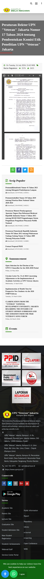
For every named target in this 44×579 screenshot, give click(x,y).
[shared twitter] (25, 170)
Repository (28, 522)
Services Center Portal (10, 555)
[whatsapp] (12, 170)
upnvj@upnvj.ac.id (28, 466)
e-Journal (27, 532)
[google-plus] (21, 483)
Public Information (31, 510)
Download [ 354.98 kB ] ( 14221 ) (18, 205)
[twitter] (10, 483)
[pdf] (31, 170)
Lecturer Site (6, 519)
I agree (22, 574)
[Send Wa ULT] (14, 574)
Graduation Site (8, 524)
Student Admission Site (10, 530)
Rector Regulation (10, 68)
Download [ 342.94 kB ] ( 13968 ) (18, 225)
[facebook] (41, 3)
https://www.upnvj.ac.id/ (14, 469)
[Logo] (23, 6)
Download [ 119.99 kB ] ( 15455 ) (18, 192)
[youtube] (27, 483)
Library (26, 527)
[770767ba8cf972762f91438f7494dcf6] (21, 395)
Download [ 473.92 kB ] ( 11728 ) (18, 249)
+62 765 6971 (10, 466)
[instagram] (15, 483)
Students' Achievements (11, 544)
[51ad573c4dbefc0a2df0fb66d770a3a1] (31, 378)
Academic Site (7, 508)
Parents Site (6, 514)
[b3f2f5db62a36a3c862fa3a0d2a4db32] (31, 361)
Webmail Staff (7, 549)
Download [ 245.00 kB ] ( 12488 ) (18, 241)
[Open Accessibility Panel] (5, 574)
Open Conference (30, 544)
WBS (26, 549)
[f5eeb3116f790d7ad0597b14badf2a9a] (11, 378)
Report (26, 516)
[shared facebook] (19, 170)
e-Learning (28, 538)
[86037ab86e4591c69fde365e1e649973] (11, 361)
